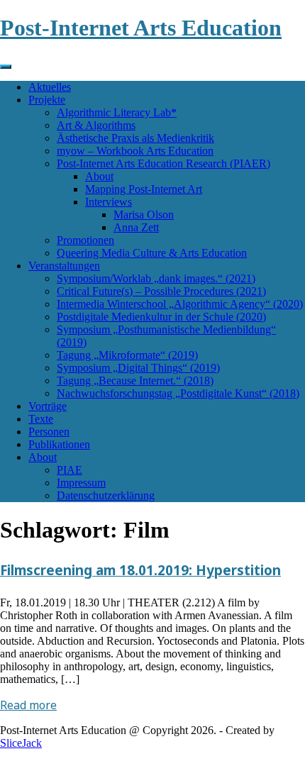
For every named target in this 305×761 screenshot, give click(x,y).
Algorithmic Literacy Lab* (117, 112)
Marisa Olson (143, 215)
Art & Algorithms (96, 125)
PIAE (69, 470)
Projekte (46, 100)
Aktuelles (49, 87)
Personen (49, 432)
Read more (28, 705)
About (99, 176)
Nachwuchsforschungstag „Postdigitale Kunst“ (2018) (178, 393)
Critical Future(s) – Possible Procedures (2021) (161, 291)
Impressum (81, 483)
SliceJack (21, 743)
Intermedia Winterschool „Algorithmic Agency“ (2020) (180, 304)
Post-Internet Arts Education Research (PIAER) (163, 163)
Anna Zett (136, 227)
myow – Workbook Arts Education (135, 151)
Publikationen (59, 444)
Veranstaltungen (64, 266)
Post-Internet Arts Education (141, 27)
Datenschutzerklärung (106, 495)
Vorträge (47, 406)
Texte (40, 419)
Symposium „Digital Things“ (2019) (138, 368)
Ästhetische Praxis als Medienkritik (135, 138)
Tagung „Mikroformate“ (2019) (127, 355)
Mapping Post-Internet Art (143, 189)
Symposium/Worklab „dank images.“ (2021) (156, 278)
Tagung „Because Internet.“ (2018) (135, 380)
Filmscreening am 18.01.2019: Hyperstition (140, 570)
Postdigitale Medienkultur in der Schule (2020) (161, 317)
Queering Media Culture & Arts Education (152, 253)
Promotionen (85, 240)
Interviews (108, 202)
